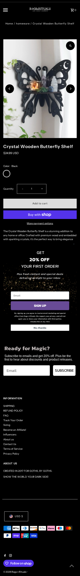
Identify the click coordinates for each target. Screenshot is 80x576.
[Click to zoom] (70, 45)
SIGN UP (40, 305)
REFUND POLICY (13, 410)
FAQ (5, 415)
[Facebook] (4, 556)
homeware (23, 23)
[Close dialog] (74, 244)
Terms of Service (13, 448)
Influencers (9, 434)
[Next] (70, 88)
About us (8, 439)
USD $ (19, 516)
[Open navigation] (13, 10)
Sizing (6, 424)
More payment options (40, 223)
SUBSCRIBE (64, 370)
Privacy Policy (11, 453)
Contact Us (9, 444)
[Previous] (9, 88)
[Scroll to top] (71, 565)
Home (9, 23)
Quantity (8, 188)
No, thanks (40, 328)
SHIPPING (9, 406)
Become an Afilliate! (14, 429)
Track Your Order (13, 420)
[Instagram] (10, 556)
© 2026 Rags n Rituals (15, 571)
